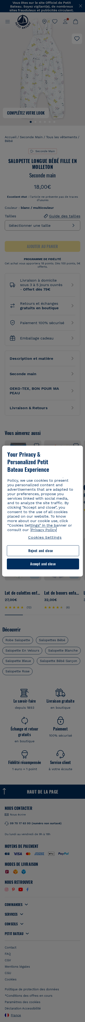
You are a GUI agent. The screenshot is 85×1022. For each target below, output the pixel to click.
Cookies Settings (45, 537)
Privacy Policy (43, 530)
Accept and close (42, 563)
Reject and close (40, 550)
